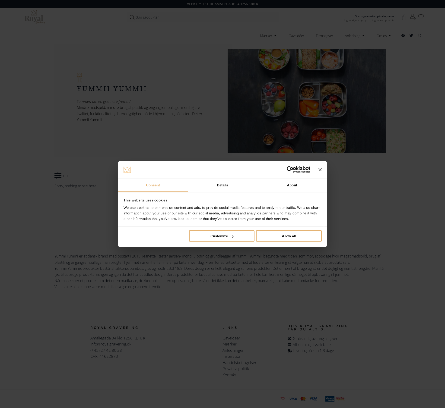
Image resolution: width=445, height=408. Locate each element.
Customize (219, 236)
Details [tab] (222, 185)
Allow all (289, 236)
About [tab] (292, 185)
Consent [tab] (153, 185)
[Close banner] (320, 169)
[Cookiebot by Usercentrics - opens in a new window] (290, 169)
